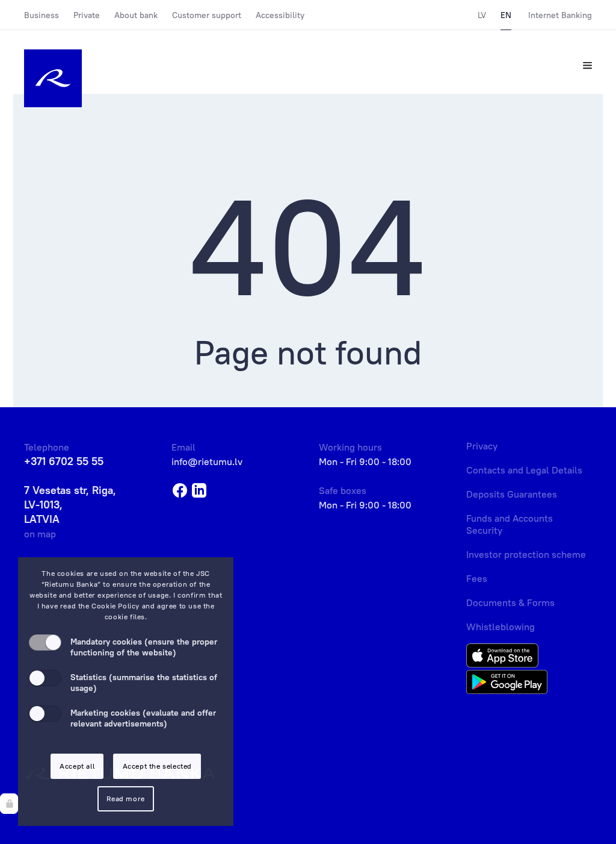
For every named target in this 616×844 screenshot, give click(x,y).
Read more (125, 798)
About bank (136, 15)
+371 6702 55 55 (63, 461)
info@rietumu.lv (206, 461)
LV (482, 15)
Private (86, 15)
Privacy (481, 446)
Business (41, 15)
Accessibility (280, 15)
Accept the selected (157, 766)
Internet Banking (560, 15)
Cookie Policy (115, 605)
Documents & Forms (510, 602)
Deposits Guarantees (511, 494)
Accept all (77, 766)
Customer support (206, 15)
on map (40, 534)
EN (505, 15)
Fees (476, 578)
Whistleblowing (500, 626)
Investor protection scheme (526, 554)
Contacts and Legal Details (524, 470)
